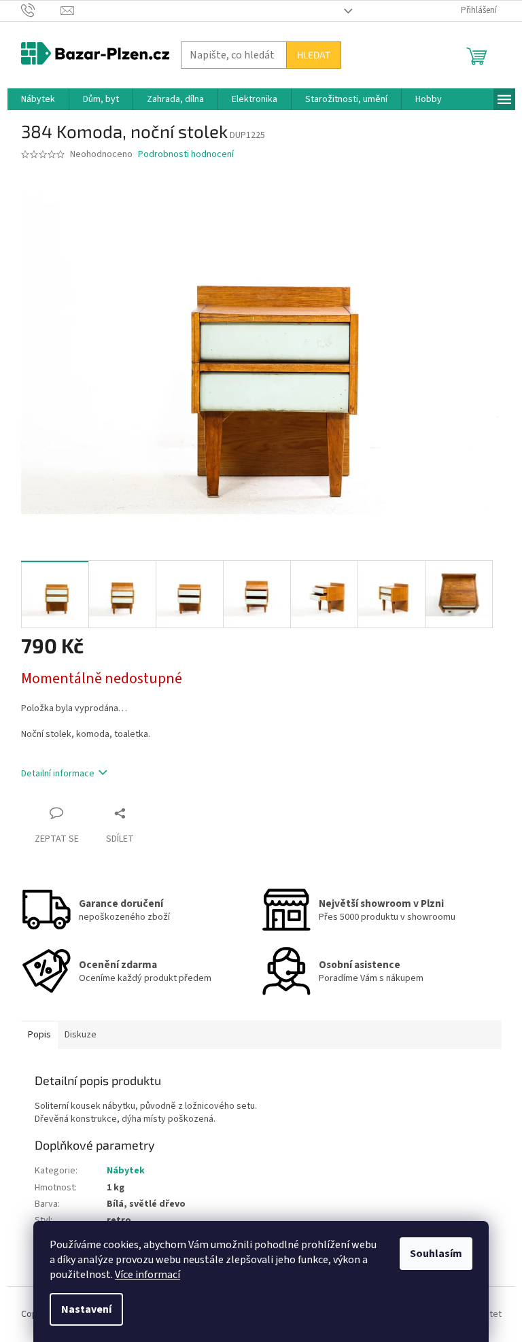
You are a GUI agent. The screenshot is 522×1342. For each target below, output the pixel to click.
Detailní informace (57, 773)
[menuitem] (38, 99)
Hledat (313, 55)
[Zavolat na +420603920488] (41, 10)
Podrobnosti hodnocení (186, 154)
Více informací (147, 1274)
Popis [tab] (39, 1035)
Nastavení (86, 1309)
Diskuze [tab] (81, 1035)
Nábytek (126, 1170)
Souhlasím (436, 1253)
